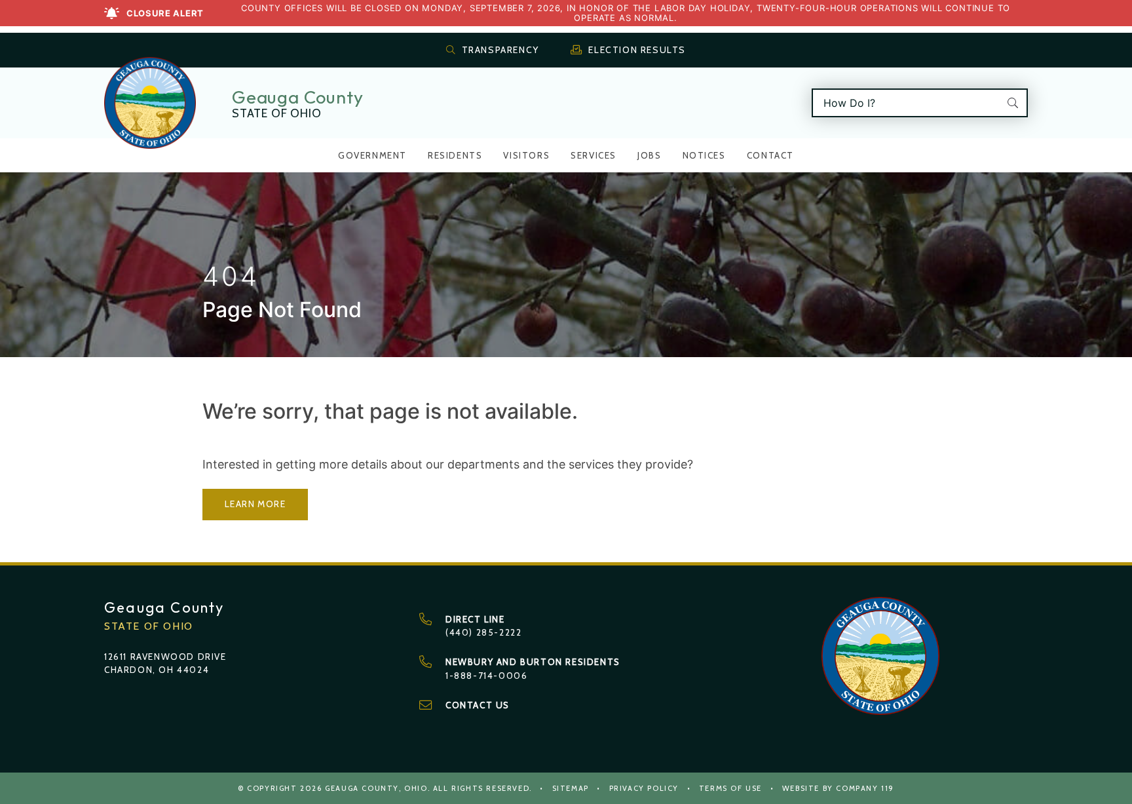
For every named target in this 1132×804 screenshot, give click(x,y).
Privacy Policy (644, 788)
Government (372, 155)
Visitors (526, 155)
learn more (255, 504)
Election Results (637, 50)
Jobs (649, 155)
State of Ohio (276, 113)
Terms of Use (730, 788)
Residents (455, 155)
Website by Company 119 (838, 788)
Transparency (500, 50)
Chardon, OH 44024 (156, 669)
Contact (770, 155)
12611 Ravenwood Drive (165, 656)
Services (593, 155)
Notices (704, 155)
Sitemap (570, 788)
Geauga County (297, 97)
